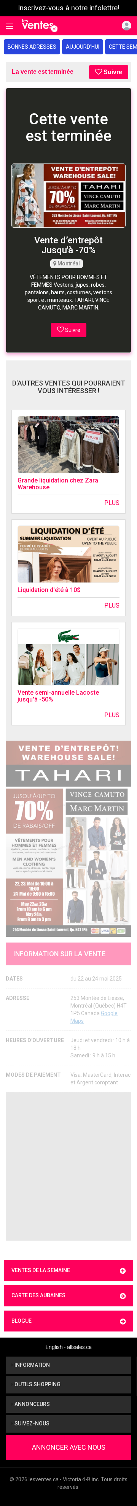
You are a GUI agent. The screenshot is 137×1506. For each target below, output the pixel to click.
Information (31, 1365)
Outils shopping (37, 1384)
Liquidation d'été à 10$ (49, 590)
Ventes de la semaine (40, 1270)
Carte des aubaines (38, 1295)
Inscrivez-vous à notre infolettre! (68, 8)
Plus (111, 502)
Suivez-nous (31, 1423)
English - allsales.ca (69, 1347)
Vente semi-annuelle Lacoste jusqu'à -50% (58, 696)
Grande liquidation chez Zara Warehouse (58, 484)
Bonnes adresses (32, 47)
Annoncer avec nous (68, 1447)
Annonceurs (31, 1404)
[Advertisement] (68, 1166)
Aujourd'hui (82, 47)
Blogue (21, 1321)
